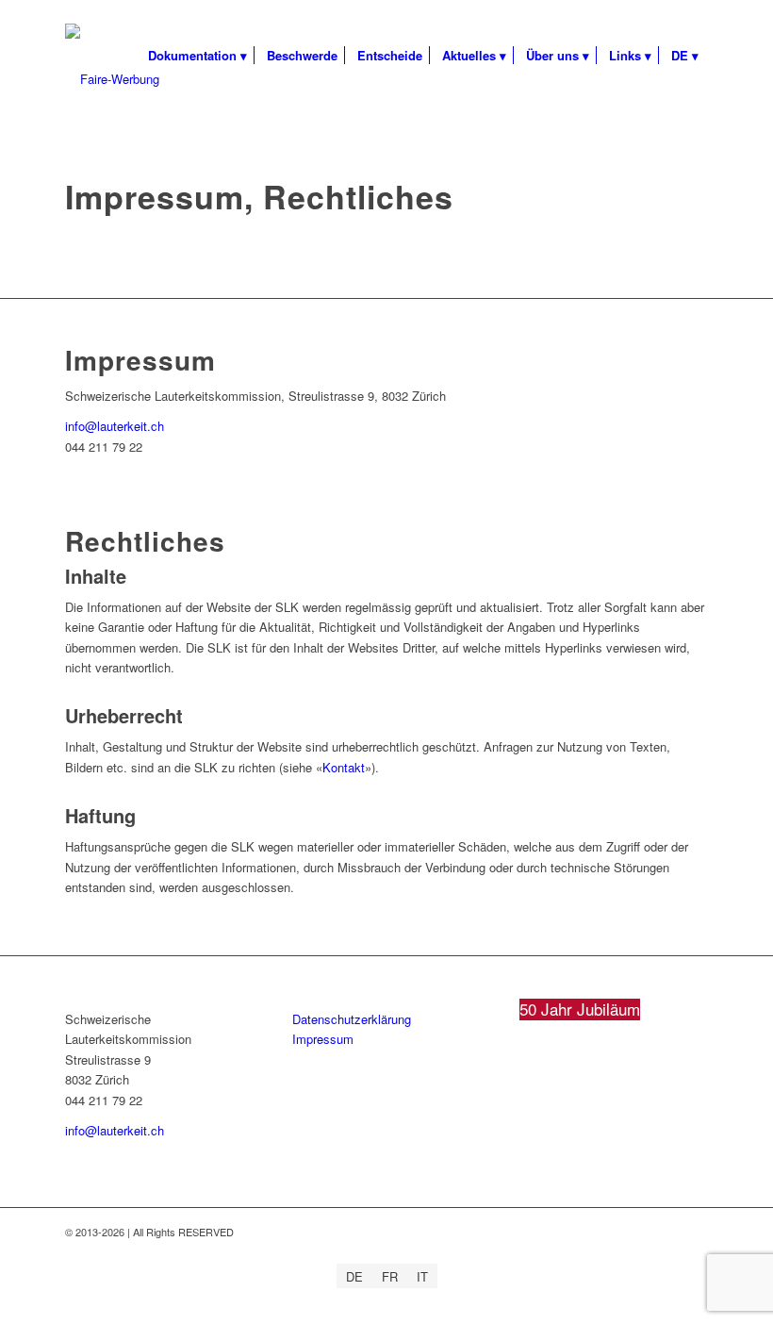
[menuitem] (197, 55)
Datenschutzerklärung (351, 1019)
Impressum (323, 1039)
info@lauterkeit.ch (114, 426)
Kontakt (343, 767)
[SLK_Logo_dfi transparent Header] (112, 79)
